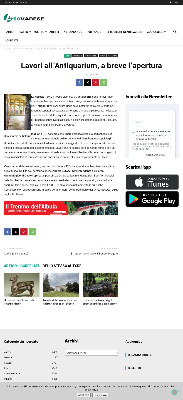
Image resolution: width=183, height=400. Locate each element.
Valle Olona (112, 55)
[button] (174, 32)
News (102, 55)
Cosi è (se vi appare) (16, 253)
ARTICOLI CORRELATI (21, 266)
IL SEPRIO (134, 368)
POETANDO (94, 31)
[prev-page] (6, 311)
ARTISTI (54, 31)
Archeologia (27, 48)
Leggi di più (100, 395)
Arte (16, 48)
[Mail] (176, 2)
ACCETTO (83, 395)
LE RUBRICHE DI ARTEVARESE (124, 31)
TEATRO (23, 31)
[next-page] (12, 311)
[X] (87, 82)
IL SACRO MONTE (140, 355)
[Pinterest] (95, 82)
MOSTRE (39, 31)
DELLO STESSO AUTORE (62, 266)
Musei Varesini (91, 55)
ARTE (9, 31)
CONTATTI (12, 40)
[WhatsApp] (103, 82)
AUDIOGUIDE (155, 31)
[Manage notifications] (174, 392)
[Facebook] (170, 2)
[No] (178, 391)
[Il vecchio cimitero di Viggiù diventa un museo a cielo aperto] (100, 285)
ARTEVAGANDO (73, 31)
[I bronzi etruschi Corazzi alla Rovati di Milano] (21, 285)
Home (7, 48)
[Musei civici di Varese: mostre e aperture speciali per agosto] (61, 285)
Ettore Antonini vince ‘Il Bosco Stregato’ (94, 253)
